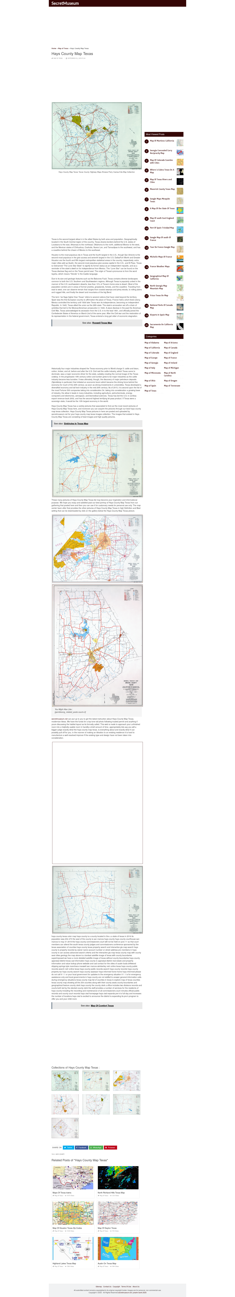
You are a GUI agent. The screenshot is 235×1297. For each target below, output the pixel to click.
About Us (136, 1286)
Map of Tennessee (172, 385)
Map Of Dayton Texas (107, 1228)
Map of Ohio (150, 380)
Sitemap (99, 1286)
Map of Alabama (152, 342)
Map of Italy (150, 368)
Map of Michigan (171, 368)
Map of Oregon (170, 380)
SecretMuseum (65, 3)
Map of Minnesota (153, 373)
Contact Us (107, 1286)
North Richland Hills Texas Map (111, 1192)
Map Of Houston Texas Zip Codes (67, 1228)
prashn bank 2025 (139, 1292)
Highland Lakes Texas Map (64, 1263)
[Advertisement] (117, 28)
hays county (60, 1154)
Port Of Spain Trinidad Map (162, 228)
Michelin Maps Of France (161, 257)
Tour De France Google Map (162, 247)
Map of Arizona (171, 342)
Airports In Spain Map (159, 315)
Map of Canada (170, 348)
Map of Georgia (151, 363)
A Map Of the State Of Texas (162, 208)
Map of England (171, 353)
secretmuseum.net (60, 718)
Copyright (116, 1286)
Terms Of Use (126, 1286)
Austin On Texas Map (107, 1263)
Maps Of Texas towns (62, 1192)
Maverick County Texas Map (162, 189)
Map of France (170, 358)
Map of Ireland (170, 363)
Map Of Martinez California (162, 141)
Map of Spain (150, 385)
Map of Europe (151, 358)
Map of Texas (58, 58)
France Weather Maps (160, 266)
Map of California (152, 348)
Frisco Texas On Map (159, 295)
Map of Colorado (152, 353)
